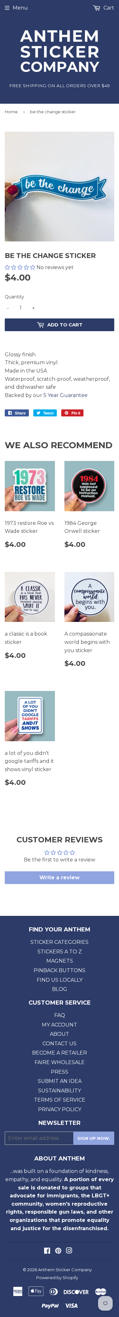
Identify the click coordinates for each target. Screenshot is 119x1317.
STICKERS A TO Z (59, 952)
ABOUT (59, 1034)
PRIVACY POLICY (59, 1109)
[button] (20, 267)
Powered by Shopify (57, 1277)
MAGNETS (59, 961)
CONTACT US (59, 1044)
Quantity (14, 297)
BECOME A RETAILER (59, 1053)
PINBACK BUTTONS (59, 970)
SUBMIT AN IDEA (60, 1081)
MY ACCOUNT (59, 1025)
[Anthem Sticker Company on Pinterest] (58, 1251)
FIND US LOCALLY (60, 980)
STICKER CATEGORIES (59, 942)
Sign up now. (93, 1138)
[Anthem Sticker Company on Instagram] (69, 1251)
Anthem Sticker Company (65, 1269)
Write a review (59, 878)
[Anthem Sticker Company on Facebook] (47, 1251)
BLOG (59, 989)
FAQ (59, 1015)
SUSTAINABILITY (59, 1091)
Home (11, 111)
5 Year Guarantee (65, 395)
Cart (108, 8)
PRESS (59, 1072)
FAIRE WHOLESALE (60, 1062)
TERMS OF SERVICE (59, 1100)
